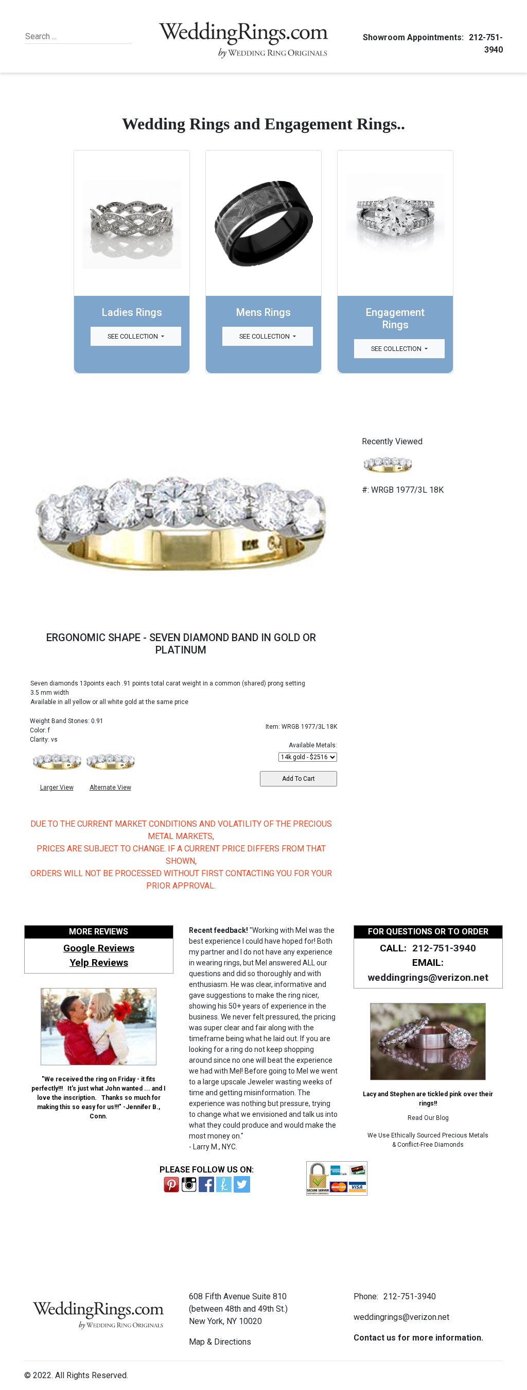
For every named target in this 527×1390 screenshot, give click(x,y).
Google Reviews (98, 948)
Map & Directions (220, 1342)
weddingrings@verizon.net (428, 977)
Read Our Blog (428, 1117)
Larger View (57, 787)
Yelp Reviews (98, 962)
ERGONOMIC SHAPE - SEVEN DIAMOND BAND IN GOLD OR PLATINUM (181, 643)
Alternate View (110, 787)
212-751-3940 (444, 948)
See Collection (134, 336)
